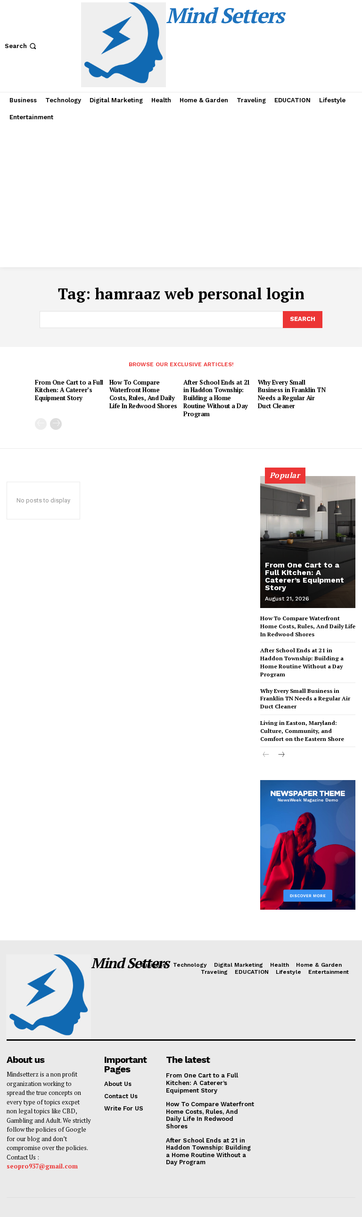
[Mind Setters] (46, 996)
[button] (21, 46)
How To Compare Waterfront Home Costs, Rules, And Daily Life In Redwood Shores (143, 394)
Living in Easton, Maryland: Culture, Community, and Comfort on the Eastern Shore (302, 730)
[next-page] (56, 424)
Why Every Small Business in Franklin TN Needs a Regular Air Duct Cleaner (292, 394)
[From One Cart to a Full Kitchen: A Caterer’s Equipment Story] (307, 542)
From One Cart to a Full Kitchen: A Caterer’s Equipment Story (69, 390)
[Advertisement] (181, 197)
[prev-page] (41, 424)
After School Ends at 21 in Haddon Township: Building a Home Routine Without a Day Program (216, 398)
